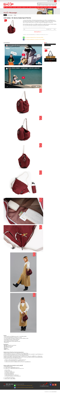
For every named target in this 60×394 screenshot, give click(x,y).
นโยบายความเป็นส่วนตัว (54, 391)
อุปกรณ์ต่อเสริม (50, 7)
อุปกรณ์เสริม (45, 7)
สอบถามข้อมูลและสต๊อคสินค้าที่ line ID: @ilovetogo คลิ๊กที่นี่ (34, 37)
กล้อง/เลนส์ (24, 7)
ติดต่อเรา (50, 5)
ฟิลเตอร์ (38, 7)
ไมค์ (33, 7)
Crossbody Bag (46, 45)
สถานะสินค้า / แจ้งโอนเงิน (44, 5)
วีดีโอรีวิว (53, 5)
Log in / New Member (50, 1)
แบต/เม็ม (41, 7)
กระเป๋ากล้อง (10, 7)
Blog (55, 5)
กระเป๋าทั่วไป (14, 7)
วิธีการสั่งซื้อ (38, 5)
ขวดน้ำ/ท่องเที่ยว (19, 7)
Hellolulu (15, 15)
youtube (53, 385)
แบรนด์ (7, 7)
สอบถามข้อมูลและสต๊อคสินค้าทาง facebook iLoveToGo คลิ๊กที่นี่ (34, 39)
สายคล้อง (30, 7)
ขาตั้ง (27, 7)
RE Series (49, 45)
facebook (51, 385)
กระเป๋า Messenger (9, 15)
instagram (55, 385)
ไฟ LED (35, 7)
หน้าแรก (4, 7)
